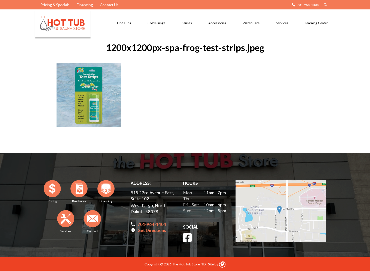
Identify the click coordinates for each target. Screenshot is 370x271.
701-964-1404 (308, 5)
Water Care (251, 23)
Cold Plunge (156, 23)
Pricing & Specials (55, 4)
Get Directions (151, 230)
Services (282, 23)
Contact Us (109, 4)
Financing (84, 4)
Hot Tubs (124, 23)
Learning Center (316, 23)
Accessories (217, 23)
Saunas (187, 23)
